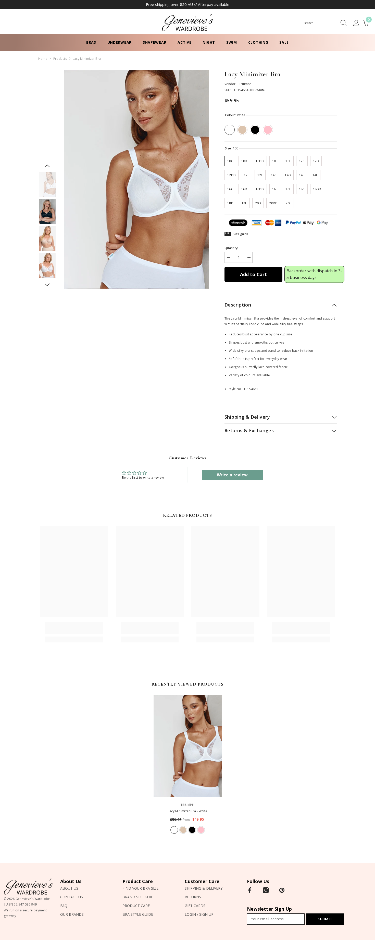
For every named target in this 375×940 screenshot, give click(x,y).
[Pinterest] (282, 890)
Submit (325, 919)
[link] (74, 631)
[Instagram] (266, 890)
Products (60, 58)
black (192, 830)
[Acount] (356, 23)
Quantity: (231, 248)
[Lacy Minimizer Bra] (188, 746)
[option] (136, 179)
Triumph (245, 84)
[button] (47, 166)
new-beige (183, 830)
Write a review (232, 475)
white (174, 830)
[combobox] (320, 23)
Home (42, 58)
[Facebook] (250, 890)
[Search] (325, 23)
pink (201, 830)
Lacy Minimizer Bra (187, 811)
